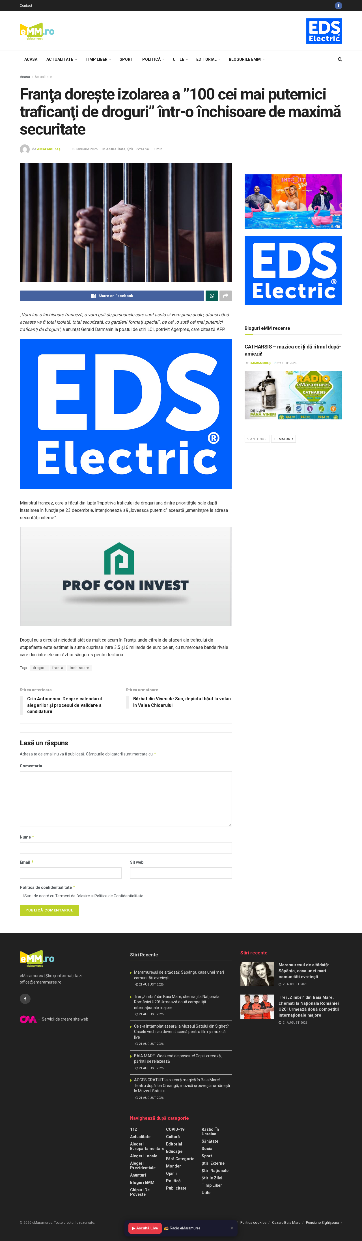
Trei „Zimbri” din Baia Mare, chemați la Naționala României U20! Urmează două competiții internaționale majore (176, 1002)
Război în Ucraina (210, 1131)
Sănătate (210, 1141)
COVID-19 (175, 1129)
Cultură (173, 1136)
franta (57, 668)
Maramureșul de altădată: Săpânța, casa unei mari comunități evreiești (304, 970)
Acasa (30, 59)
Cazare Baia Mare (286, 1222)
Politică (151, 59)
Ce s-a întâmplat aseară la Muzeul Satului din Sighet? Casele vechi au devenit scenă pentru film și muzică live (181, 1031)
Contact (26, 6)
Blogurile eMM (245, 59)
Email (27, 862)
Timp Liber (96, 59)
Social (208, 1148)
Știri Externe (138, 149)
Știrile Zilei (212, 1178)
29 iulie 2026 (286, 363)
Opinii (171, 1173)
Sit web (136, 862)
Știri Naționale (215, 1170)
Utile (178, 59)
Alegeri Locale (143, 1156)
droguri (39, 668)
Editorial (206, 59)
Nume (27, 837)
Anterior (258, 439)
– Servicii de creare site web (62, 1019)
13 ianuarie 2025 (85, 149)
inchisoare (79, 668)
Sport (126, 59)
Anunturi (138, 1175)
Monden (174, 1166)
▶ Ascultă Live (145, 1228)
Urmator (282, 439)
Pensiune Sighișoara (322, 1222)
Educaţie (174, 1151)
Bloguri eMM (142, 1182)
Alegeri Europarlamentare (147, 1146)
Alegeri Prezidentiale (143, 1165)
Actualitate (59, 59)
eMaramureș (49, 149)
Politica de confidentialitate (48, 887)
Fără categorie (180, 1158)
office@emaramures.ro (40, 982)
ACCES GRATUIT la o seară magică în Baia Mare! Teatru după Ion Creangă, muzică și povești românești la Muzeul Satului (182, 1085)
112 (133, 1129)
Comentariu (31, 766)
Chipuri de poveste (140, 1192)
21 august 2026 (150, 984)
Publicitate (176, 1188)
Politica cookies (253, 1222)
